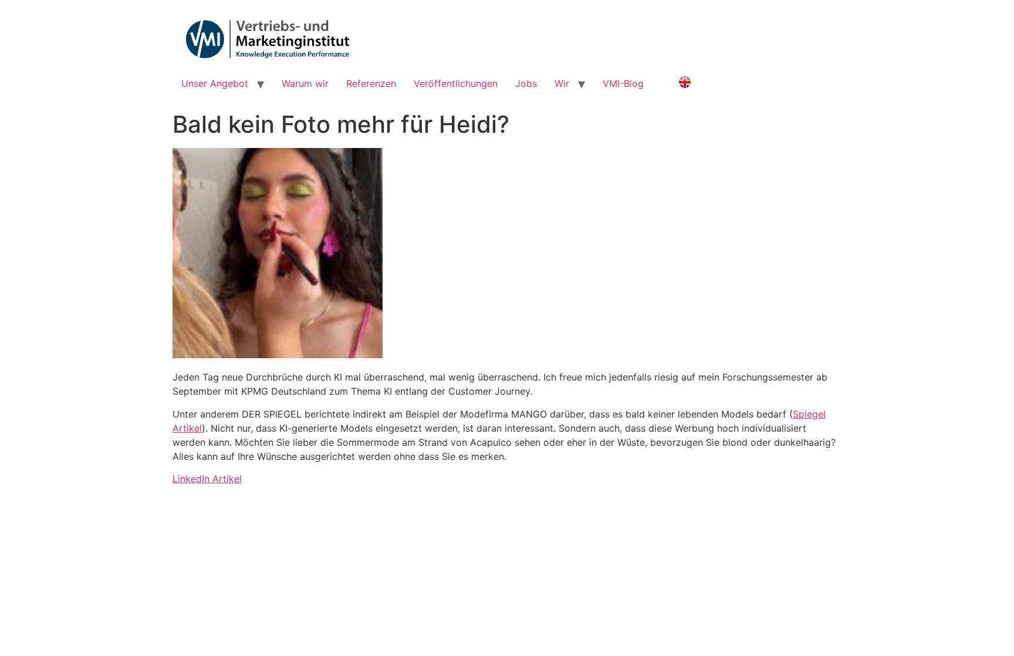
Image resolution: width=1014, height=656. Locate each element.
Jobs (526, 83)
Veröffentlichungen (456, 83)
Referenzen (371, 83)
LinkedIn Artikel (207, 479)
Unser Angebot (214, 83)
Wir (562, 83)
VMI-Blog (623, 83)
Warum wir (305, 83)
